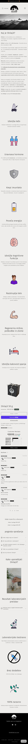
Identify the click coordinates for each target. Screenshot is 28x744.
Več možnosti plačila (14, 420)
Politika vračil (10, 739)
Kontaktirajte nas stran (14, 732)
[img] (4, 456)
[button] (2, 8)
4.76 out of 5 (17, 434)
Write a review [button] (14, 447)
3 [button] (14, 510)
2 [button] (12, 510)
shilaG (6, 739)
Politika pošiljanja (15, 741)
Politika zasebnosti (17, 739)
